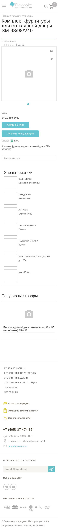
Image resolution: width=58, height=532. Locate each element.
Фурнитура (10, 387)
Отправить (51, 469)
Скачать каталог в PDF (20, 418)
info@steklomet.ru (18, 446)
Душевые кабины (15, 368)
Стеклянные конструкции (20, 383)
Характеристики (12, 158)
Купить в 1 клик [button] (15, 124)
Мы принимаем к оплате (18, 498)
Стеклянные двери (16, 378)
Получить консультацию (20, 133)
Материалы (11, 392)
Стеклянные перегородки (20, 373)
